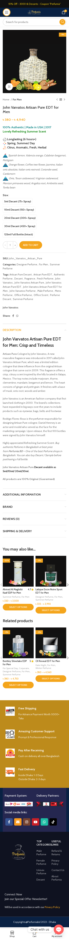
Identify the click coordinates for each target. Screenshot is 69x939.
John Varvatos (10, 307)
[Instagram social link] (26, 822)
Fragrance (29, 278)
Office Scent (41, 295)
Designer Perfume (27, 264)
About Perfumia (57, 878)
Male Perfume (45, 290)
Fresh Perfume (45, 278)
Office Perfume (23, 295)
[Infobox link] (34, 714)
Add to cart (30, 245)
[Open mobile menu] (6, 12)
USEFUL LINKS (56, 843)
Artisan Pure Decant (21, 274)
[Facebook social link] (13, 315)
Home (6, 99)
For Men (17, 99)
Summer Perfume (23, 299)
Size (5, 195)
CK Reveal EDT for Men (48, 661)
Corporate (24, 668)
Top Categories (44, 843)
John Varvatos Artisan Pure (29, 282)
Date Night (41, 665)
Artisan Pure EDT (42, 274)
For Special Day (10, 668)
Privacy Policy (55, 862)
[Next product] (64, 100)
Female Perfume (41, 862)
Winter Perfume (43, 668)
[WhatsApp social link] (17, 315)
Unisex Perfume (41, 871)
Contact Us (58, 870)
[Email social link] (18, 822)
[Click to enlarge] (9, 86)
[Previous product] (57, 100)
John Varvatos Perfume (23, 290)
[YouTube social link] (35, 822)
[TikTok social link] (53, 822)
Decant (18, 278)
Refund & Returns (57, 852)
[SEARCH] (62, 22)
